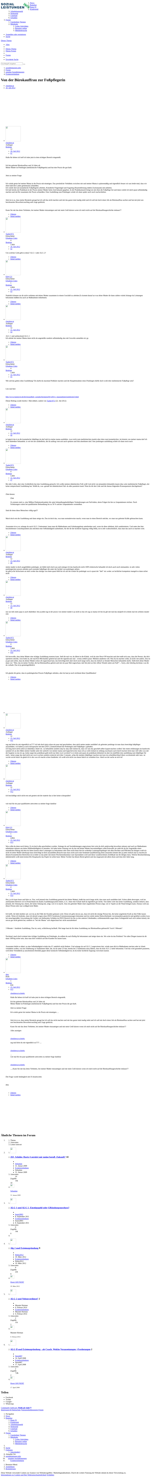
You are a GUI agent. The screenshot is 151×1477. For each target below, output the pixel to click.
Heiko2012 (19, 1255)
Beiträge (9, 147)
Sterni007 (18, 1356)
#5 (11, 377)
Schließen (50, 1475)
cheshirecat (10, 86)
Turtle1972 (51, 401)
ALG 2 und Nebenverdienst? (24, 1299)
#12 (11, 792)
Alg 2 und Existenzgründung (24, 1248)
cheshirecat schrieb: (17, 993)
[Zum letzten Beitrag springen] (12, 1187)
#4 (11, 332)
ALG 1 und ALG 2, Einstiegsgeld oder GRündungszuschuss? (39, 1207)
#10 (11, 653)
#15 (11, 989)
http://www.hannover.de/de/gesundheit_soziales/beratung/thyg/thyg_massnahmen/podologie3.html (42, 397)
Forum (8, 55)
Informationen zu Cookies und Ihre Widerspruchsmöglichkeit (23, 1475)
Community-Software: (16, 1408)
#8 (11, 563)
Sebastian (18, 1164)
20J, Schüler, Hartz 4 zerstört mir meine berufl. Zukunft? (38, 1157)
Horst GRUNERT (17, 1282)
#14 (11, 896)
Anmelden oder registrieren (16, 34)
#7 (11, 480)
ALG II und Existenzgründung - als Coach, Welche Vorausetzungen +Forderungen (50, 1349)
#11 (11, 740)
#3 (11, 291)
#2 (11, 249)
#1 (11, 153)
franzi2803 (19, 1214)
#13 (11, 842)
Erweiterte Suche (12, 59)
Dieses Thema (6, 41)
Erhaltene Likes (11, 238)
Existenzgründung (22, 1168)
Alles (8, 45)
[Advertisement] (72, 107)
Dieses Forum (11, 51)
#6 (11, 435)
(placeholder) (15, 1452)
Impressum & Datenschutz (11, 1410)
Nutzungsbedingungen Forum (32, 1410)
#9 (11, 608)
